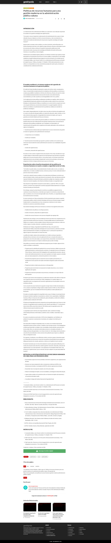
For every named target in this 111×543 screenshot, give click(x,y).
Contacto (48, 530)
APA (25, 466)
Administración (71, 527)
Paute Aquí (49, 527)
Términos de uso (50, 532)
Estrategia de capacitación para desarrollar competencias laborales (29, 514)
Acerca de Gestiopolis (51, 529)
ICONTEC (37, 466)
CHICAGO (32, 466)
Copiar (25, 477)
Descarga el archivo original (45, 451)
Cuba (39, 456)
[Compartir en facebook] (56, 18)
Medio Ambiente (83, 529)
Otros (81, 530)
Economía (26, 8)
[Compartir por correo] (64, 18)
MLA (28, 466)
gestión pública (44, 456)
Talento (31, 8)
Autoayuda (71, 529)
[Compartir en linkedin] (61, 18)
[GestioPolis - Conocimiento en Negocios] (27, 525)
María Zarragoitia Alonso (30, 18)
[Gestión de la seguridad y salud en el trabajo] (44, 507)
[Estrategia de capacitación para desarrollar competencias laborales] (29, 507)
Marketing (81, 527)
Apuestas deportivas (51, 535)
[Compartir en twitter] (58, 18)
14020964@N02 (50, 495)
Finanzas (70, 535)
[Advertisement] (44, 23)
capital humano (33, 456)
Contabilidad (71, 530)
